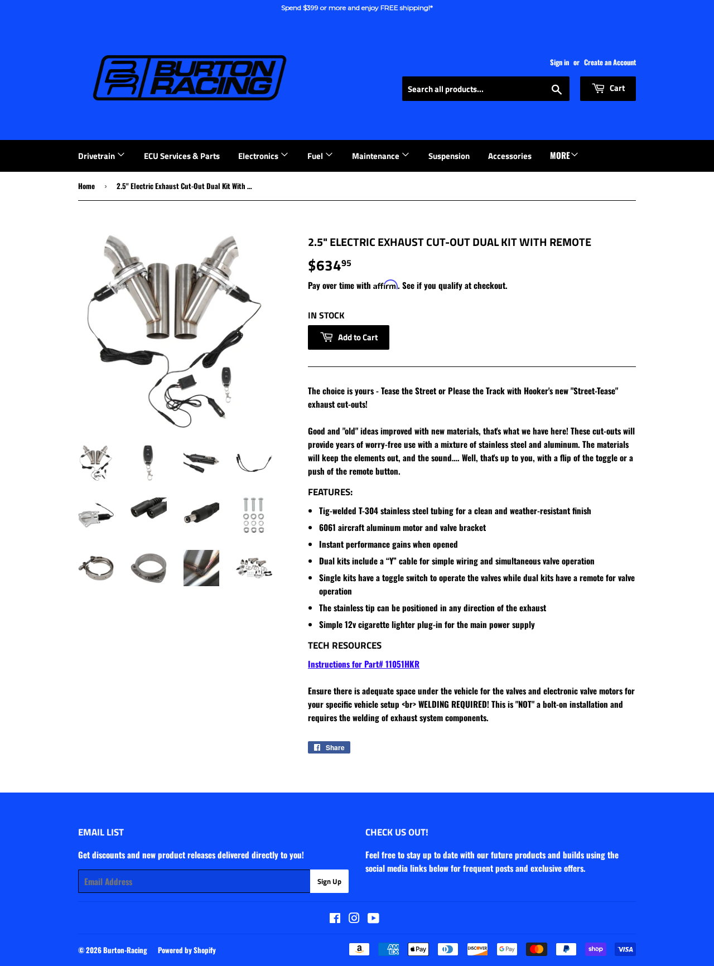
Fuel (316, 155)
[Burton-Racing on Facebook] (335, 918)
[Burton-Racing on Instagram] (354, 918)
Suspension (449, 155)
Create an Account (610, 62)
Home (86, 185)
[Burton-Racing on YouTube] (373, 918)
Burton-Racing (125, 949)
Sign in (559, 62)
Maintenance (376, 155)
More (560, 155)
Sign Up (329, 881)
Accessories (510, 155)
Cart (616, 87)
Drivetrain (97, 155)
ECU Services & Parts (182, 155)
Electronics (259, 155)
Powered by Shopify (187, 949)
